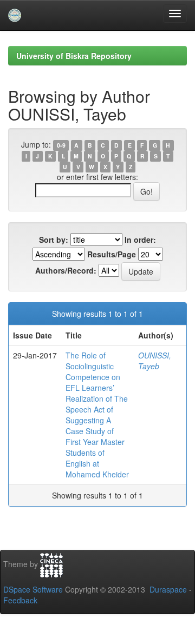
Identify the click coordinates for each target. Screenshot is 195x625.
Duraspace (168, 589)
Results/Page (111, 254)
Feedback (20, 600)
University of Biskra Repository (74, 55)
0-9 (61, 145)
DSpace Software (33, 589)
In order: (140, 239)
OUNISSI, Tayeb (154, 360)
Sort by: (53, 239)
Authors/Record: (65, 270)
